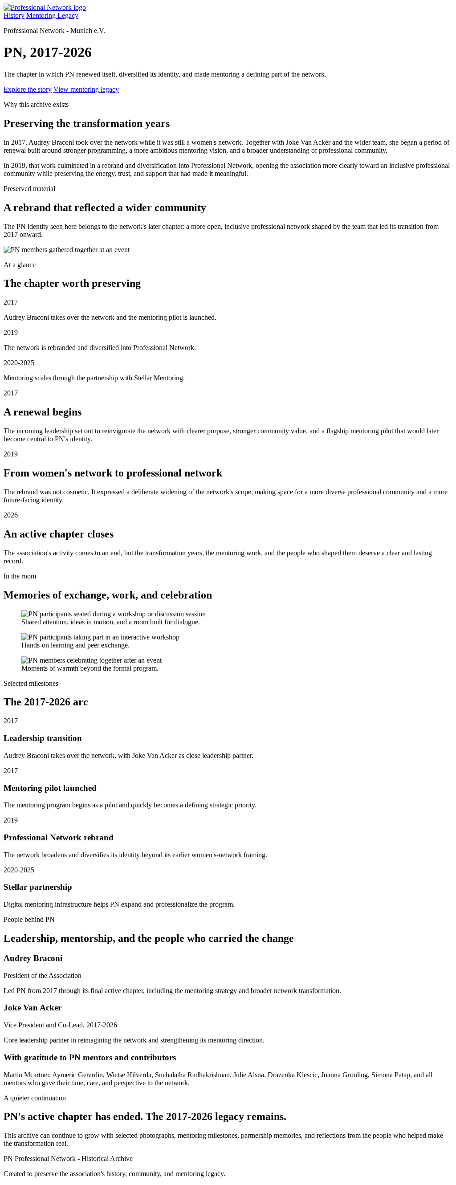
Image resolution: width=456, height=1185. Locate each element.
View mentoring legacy (86, 89)
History (14, 15)
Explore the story (28, 89)
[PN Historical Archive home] (45, 7)
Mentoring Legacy (52, 15)
